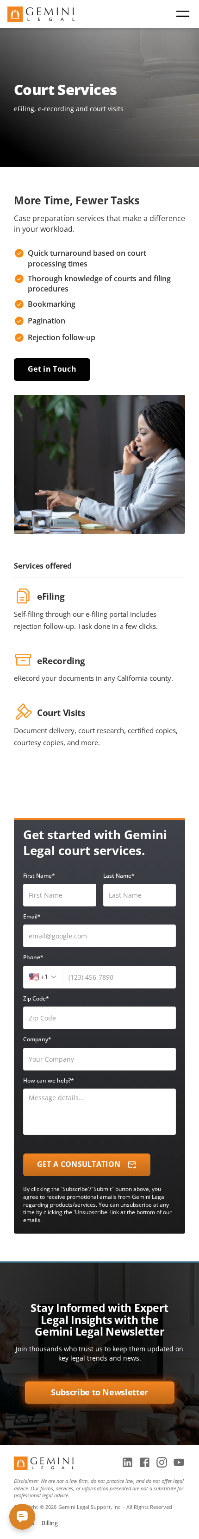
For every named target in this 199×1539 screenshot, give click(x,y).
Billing (50, 1523)
